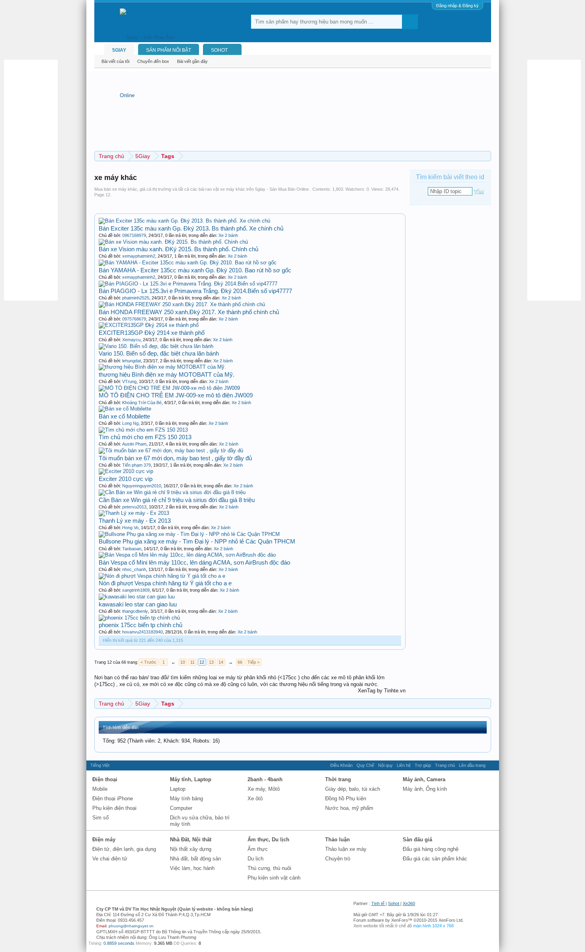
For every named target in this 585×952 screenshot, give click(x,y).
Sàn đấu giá (417, 840)
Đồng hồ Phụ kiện (345, 798)
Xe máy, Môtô (264, 789)
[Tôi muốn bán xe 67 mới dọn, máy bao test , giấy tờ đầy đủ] (171, 451)
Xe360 (409, 903)
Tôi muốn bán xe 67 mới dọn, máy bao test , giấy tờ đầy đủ (175, 458)
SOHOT (219, 50)
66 (240, 662)
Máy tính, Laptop (190, 779)
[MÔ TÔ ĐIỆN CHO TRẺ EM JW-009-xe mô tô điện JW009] (169, 388)
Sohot (393, 903)
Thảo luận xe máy (346, 849)
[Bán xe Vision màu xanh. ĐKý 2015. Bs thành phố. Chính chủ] (173, 242)
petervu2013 (134, 506)
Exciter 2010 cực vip (125, 478)
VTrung (129, 381)
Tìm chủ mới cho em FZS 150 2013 (145, 437)
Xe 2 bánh (228, 235)
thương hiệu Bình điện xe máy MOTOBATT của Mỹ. (166, 374)
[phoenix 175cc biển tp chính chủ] (139, 618)
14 (220, 662)
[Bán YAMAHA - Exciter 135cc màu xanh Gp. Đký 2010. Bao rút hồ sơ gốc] (188, 263)
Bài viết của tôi (115, 61)
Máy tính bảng (186, 798)
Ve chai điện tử (109, 859)
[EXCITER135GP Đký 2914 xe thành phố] (149, 325)
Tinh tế (377, 903)
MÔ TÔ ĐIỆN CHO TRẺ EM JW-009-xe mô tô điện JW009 (176, 395)
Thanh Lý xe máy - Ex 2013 (135, 520)
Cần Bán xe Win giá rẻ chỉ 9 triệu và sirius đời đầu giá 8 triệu (177, 500)
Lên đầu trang (472, 765)
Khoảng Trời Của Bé (142, 402)
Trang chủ (445, 765)
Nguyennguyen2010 (141, 485)
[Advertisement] (36, 179)
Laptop (177, 789)
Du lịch (255, 859)
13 (211, 662)
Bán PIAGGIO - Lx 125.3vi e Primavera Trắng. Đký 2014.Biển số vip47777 (195, 290)
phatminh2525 (135, 297)
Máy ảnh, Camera (424, 779)
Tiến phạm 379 (136, 465)
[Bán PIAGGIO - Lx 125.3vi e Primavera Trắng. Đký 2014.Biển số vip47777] (188, 284)
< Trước (148, 662)
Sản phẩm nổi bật (168, 50)
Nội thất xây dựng (190, 849)
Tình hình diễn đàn (120, 727)
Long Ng (130, 423)
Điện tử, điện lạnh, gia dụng (124, 849)
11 (192, 662)
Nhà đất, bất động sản (195, 859)
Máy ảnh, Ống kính (425, 789)
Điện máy (103, 840)
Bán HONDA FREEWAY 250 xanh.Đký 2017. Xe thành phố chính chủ (189, 312)
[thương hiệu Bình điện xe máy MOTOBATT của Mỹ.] (162, 367)
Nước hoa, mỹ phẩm (349, 808)
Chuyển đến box (153, 61)
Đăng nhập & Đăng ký (457, 5)
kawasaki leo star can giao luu (138, 604)
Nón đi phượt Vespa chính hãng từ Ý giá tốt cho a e (165, 583)
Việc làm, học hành (192, 868)
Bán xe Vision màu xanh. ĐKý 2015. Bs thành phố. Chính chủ (178, 249)
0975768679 (134, 319)
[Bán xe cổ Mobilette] (125, 409)
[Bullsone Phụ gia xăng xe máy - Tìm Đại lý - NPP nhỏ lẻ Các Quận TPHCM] (189, 534)
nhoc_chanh (134, 569)
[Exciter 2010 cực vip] (126, 471)
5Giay (119, 50)
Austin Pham (134, 444)
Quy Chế (365, 765)
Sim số (100, 818)
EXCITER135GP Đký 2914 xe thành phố (152, 332)
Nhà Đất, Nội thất (190, 840)
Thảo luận (337, 840)
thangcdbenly (135, 611)
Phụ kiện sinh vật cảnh (274, 878)
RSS (492, 765)
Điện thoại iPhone (112, 798)
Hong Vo (130, 527)
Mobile (99, 789)
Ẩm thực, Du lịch (268, 840)
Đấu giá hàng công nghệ (430, 849)
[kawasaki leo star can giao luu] (137, 597)
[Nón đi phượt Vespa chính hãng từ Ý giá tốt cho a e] (162, 576)
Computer (181, 808)
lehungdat (131, 360)
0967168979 (134, 235)
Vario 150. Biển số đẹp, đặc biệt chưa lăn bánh (159, 353)
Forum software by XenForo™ (408, 920)
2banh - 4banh (265, 779)
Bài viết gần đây (192, 61)
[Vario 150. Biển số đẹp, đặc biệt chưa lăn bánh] (156, 346)
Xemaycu (131, 339)
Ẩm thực (258, 849)
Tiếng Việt (99, 765)
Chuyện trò (337, 859)
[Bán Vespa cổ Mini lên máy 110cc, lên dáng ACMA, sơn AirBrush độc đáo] (187, 555)
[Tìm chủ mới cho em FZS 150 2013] (143, 430)
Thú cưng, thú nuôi (269, 868)
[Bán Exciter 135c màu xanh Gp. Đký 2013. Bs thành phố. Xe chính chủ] (184, 221)
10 (182, 662)
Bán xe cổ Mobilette (124, 416)
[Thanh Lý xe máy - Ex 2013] (134, 513)
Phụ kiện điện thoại (114, 808)
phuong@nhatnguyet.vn (131, 926)
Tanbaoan (131, 548)
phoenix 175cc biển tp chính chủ (140, 625)
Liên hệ (404, 765)
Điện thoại (104, 779)
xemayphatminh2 (138, 256)
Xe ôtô (255, 798)
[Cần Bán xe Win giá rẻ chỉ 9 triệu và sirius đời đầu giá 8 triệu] (172, 492)
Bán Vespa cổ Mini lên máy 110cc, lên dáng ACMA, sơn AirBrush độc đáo (194, 562)
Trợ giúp (423, 765)
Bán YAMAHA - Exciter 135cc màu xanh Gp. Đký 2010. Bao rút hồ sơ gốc (195, 270)
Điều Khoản (341, 765)
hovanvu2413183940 (142, 631)
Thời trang (338, 779)
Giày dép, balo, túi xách (352, 789)
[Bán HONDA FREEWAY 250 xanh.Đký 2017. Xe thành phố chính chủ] (182, 304)
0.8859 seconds (119, 943)
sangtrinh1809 (136, 590)
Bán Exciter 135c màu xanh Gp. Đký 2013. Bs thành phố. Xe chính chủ (191, 228)
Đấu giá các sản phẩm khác (435, 859)
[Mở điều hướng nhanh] (486, 155)
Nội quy (385, 765)
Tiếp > (253, 662)
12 (201, 662)
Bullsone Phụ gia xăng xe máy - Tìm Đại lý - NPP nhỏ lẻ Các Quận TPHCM (197, 541)
